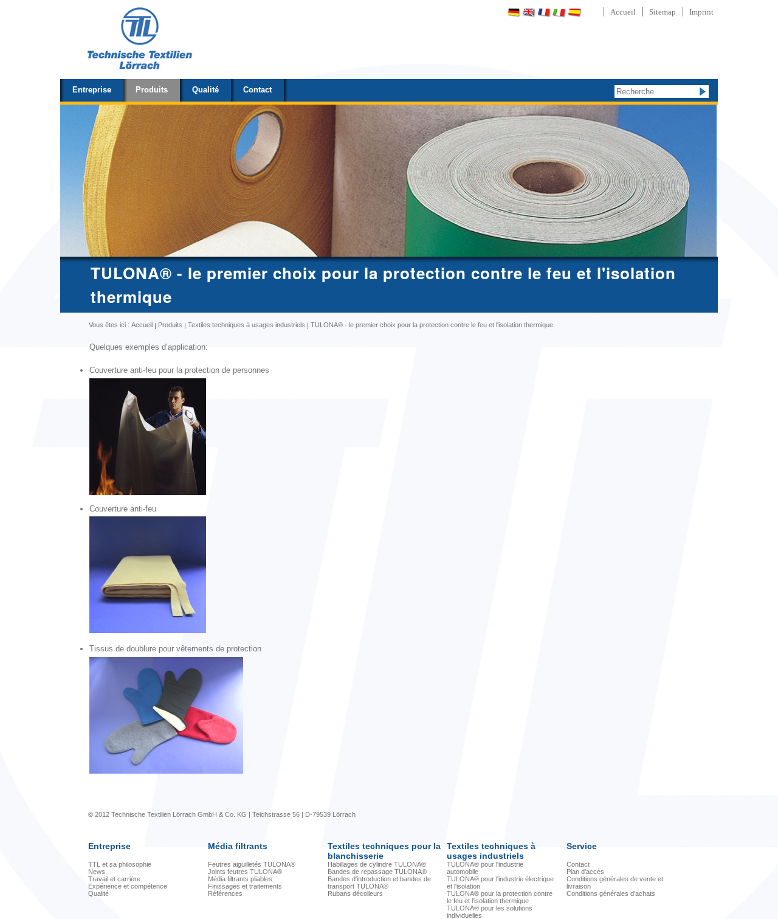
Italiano (559, 12)
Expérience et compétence (127, 886)
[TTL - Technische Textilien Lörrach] (139, 39)
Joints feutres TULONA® (245, 871)
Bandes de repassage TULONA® (377, 871)
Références (225, 893)
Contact (257, 89)
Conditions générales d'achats (610, 893)
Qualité (205, 89)
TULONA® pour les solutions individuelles (489, 911)
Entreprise (91, 89)
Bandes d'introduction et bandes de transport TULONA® (379, 882)
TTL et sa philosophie (119, 864)
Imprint (701, 11)
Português (606, 12)
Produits (152, 89)
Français (544, 12)
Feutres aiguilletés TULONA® (251, 864)
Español (574, 12)
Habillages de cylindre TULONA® (377, 864)
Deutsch (513, 12)
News (96, 871)
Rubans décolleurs (355, 893)
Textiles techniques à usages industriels (246, 324)
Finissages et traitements (245, 886)
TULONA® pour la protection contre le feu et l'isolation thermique (500, 897)
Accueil (623, 11)
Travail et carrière (114, 879)
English (529, 12)
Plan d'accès (585, 871)
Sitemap (662, 11)
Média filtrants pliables (240, 879)
